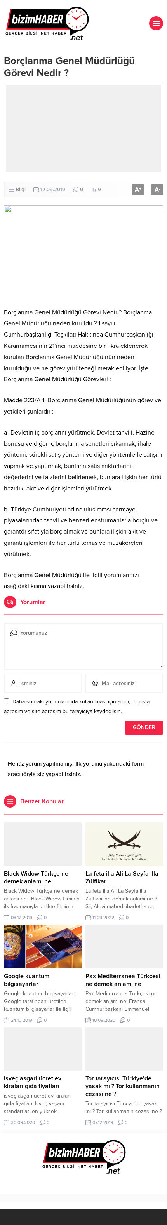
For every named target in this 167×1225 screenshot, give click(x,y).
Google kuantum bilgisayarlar (26, 980)
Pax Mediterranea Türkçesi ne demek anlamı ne (122, 980)
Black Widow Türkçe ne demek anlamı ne (36, 877)
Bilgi (21, 190)
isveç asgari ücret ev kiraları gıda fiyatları (32, 1082)
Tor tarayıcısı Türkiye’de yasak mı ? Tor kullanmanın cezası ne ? (122, 1086)
